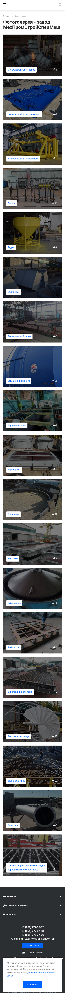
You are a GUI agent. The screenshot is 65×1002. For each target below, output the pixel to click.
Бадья (11, 247)
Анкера (11, 203)
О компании (9, 896)
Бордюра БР (14, 469)
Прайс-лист (9, 914)
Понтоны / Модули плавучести (24, 114)
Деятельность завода (15, 905)
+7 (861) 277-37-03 (32, 931)
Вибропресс (14, 603)
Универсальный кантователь (23, 158)
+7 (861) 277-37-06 (32, 934)
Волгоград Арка (16, 780)
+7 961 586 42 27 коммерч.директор (32, 938)
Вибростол (13, 647)
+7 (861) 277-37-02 (32, 927)
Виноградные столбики (20, 691)
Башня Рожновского (19, 380)
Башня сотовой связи (19, 336)
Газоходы (13, 825)
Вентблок (13, 558)
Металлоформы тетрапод (21, 69)
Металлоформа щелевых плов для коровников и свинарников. (26, 867)
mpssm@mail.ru (35, 952)
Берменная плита (17, 425)
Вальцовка (13, 514)
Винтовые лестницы (19, 736)
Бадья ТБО (13, 292)
